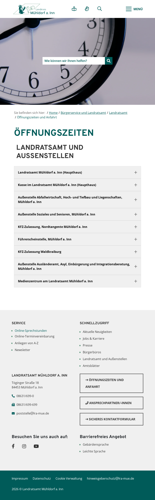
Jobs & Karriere (93, 338)
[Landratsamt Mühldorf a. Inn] (33, 9)
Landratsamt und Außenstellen (105, 359)
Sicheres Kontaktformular (111, 419)
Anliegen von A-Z (26, 343)
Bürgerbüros (92, 352)
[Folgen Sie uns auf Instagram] (24, 446)
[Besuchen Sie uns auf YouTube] (36, 446)
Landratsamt (118, 113)
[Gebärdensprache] (88, 9)
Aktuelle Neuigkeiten (97, 332)
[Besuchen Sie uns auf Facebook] (13, 446)
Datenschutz (42, 478)
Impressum (20, 478)
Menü (138, 9)
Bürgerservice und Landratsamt (83, 113)
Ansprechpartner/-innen (110, 403)
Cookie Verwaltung (69, 478)
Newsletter (22, 350)
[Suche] (101, 9)
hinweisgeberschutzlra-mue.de (110, 478)
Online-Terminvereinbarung (34, 336)
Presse (87, 345)
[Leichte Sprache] (75, 9)
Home (53, 113)
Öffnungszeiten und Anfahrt (104, 383)
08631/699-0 (25, 396)
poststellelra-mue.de (32, 413)
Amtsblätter (91, 366)
